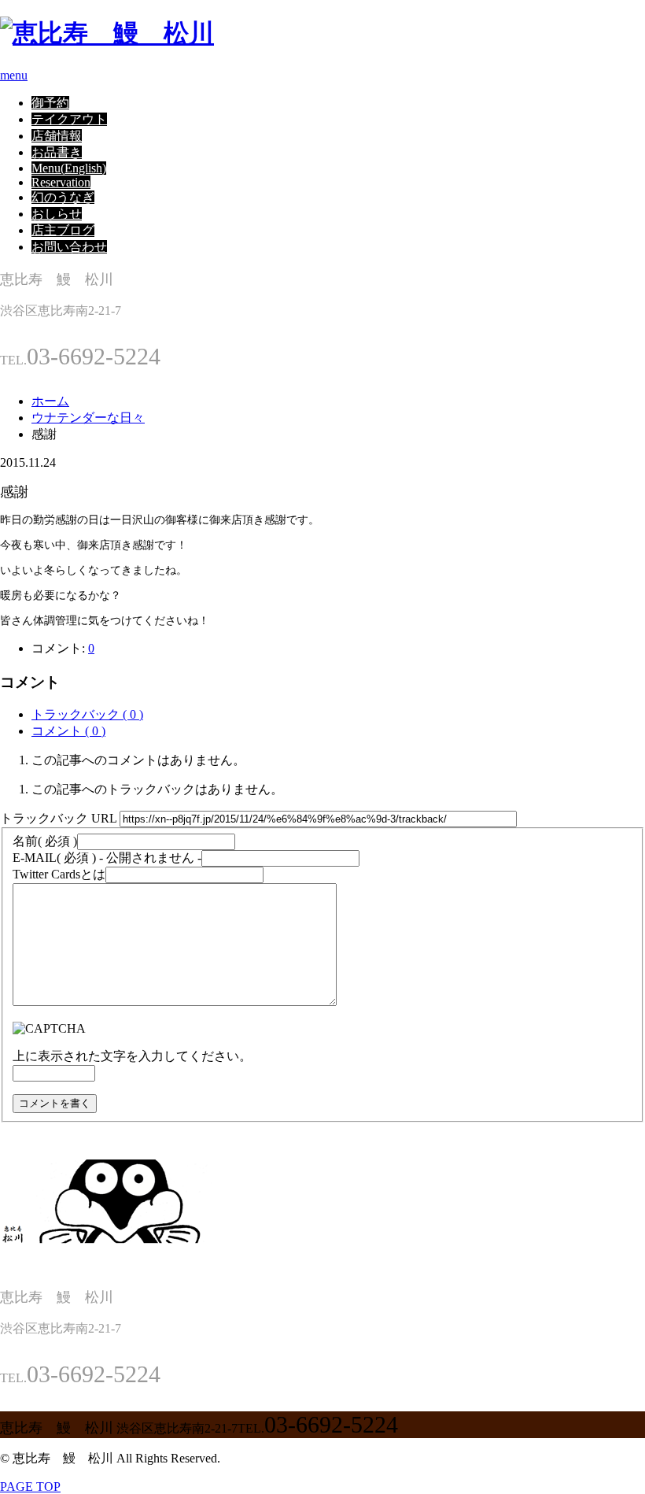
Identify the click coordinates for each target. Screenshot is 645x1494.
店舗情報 (56, 135)
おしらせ (56, 213)
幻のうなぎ (62, 197)
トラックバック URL (58, 818)
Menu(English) (68, 168)
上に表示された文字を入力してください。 (132, 1056)
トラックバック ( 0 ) (87, 714)
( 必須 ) (45, 841)
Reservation (60, 182)
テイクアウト (69, 119)
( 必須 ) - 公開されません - (107, 857)
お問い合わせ (69, 246)
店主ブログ (62, 230)
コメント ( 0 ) (68, 731)
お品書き (56, 152)
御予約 (50, 102)
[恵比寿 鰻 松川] (107, 33)
